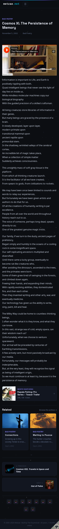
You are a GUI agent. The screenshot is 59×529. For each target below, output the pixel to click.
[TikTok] (43, 501)
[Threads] (26, 509)
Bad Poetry (7, 19)
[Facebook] (49, 501)
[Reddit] (32, 509)
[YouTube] (9, 501)
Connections (11, 435)
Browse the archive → (48, 410)
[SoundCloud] (36, 501)
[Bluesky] (22, 501)
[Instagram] (15, 501)
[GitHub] (29, 501)
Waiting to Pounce (42, 435)
